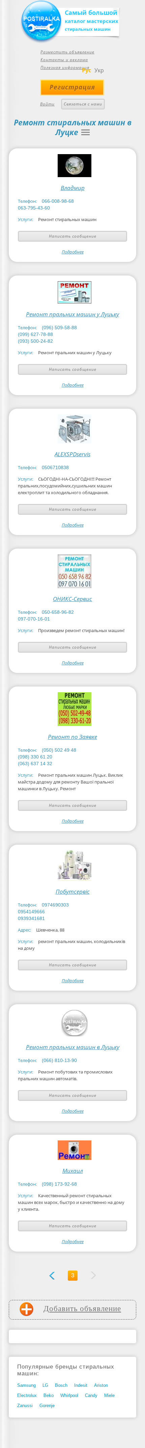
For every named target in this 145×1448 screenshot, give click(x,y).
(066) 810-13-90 (59, 1060)
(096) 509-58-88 (59, 327)
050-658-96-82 (58, 612)
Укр (99, 70)
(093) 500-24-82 (35, 341)
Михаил (72, 1170)
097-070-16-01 (34, 619)
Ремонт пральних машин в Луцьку (72, 1047)
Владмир (73, 188)
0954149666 (31, 911)
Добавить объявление (82, 1308)
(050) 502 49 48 (59, 750)
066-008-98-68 (58, 201)
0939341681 (31, 918)
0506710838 (55, 467)
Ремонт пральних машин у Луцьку (72, 314)
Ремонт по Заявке (72, 736)
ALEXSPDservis (72, 454)
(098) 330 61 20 (35, 756)
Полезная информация (64, 67)
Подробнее (73, 252)
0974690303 (55, 905)
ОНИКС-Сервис (72, 599)
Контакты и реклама (64, 60)
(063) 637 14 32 (35, 763)
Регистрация (72, 87)
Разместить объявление (67, 52)
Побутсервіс (73, 891)
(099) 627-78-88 (35, 334)
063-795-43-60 (34, 208)
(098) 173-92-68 (59, 1184)
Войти (47, 104)
